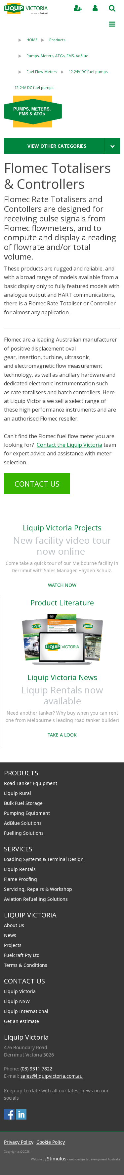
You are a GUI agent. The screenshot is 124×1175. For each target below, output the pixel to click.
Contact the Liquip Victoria (69, 444)
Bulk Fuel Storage (23, 803)
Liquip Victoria (20, 991)
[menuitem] (26, 40)
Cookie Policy (50, 1142)
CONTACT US (37, 484)
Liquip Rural (17, 793)
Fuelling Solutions (24, 833)
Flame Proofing (20, 879)
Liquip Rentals (20, 869)
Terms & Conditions (25, 965)
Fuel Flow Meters (41, 71)
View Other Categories (56, 146)
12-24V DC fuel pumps (88, 71)
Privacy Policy (18, 1142)
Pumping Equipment (27, 813)
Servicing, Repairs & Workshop (38, 889)
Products (57, 39)
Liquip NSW (17, 1001)
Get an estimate (21, 1021)
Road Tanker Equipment (30, 783)
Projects (12, 945)
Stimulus (56, 1158)
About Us (14, 925)
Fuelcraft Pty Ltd (22, 955)
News (10, 935)
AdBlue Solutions (23, 823)
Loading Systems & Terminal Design (44, 859)
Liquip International (26, 1011)
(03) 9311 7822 (36, 1068)
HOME (31, 39)
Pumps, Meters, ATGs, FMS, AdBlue (57, 55)
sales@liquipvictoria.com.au (52, 1076)
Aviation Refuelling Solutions (36, 899)
